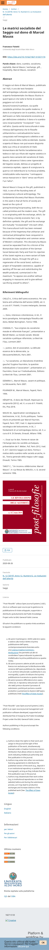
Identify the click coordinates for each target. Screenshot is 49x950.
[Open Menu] (2, 2)
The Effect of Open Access (32, 693)
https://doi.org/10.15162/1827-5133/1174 (26, 57)
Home (5, 9)
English (7, 808)
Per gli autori (9, 833)
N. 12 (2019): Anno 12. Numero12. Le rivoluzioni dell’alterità (22, 13)
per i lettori (8, 829)
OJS (5, 896)
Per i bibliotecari (10, 837)
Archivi (14, 9)
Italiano (7, 812)
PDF (8, 550)
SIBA (13, 896)
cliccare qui (23, 946)
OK (43, 942)
